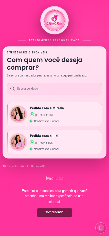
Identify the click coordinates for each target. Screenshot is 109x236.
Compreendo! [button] (54, 212)
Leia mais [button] (54, 202)
